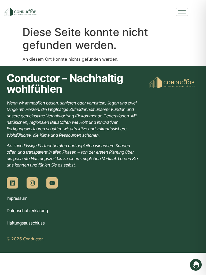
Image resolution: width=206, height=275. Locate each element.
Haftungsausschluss (26, 223)
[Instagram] (32, 183)
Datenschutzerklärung (27, 210)
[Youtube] (52, 183)
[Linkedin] (12, 183)
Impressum (17, 198)
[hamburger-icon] (182, 12)
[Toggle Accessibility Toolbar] (195, 264)
